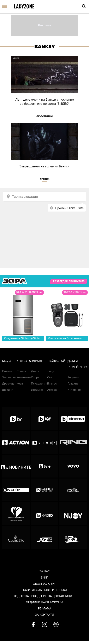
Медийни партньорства (44, 602)
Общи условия (44, 584)
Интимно (37, 390)
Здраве (37, 361)
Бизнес (52, 383)
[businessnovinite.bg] (44, 490)
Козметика (24, 377)
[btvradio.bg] (44, 513)
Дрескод (8, 383)
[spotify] (56, 625)
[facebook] (33, 625)
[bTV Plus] (44, 466)
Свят (50, 377)
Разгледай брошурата (69, 281)
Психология (39, 383)
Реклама (44, 608)
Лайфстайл (57, 361)
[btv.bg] (16, 418)
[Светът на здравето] (16, 513)
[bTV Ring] (73, 442)
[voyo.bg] (73, 466)
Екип (44, 577)
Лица (50, 371)
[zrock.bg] (73, 537)
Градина (72, 383)
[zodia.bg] (73, 490)
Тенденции (9, 377)
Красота (24, 361)
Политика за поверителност (44, 590)
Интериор (74, 390)
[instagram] (44, 625)
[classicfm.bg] (16, 537)
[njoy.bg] (73, 513)
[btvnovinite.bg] (16, 466)
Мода (7, 361)
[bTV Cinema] (73, 418)
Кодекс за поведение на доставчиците (44, 596)
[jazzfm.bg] (44, 537)
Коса (20, 383)
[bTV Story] (44, 442)
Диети (35, 371)
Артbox (44, 179)
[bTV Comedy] (44, 418)
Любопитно (44, 116)
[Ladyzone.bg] (24, 6)
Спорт (35, 377)
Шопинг (7, 390)
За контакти (44, 614)
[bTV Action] (16, 442)
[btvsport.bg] (16, 490)
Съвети (7, 371)
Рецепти (73, 377)
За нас (44, 571)
